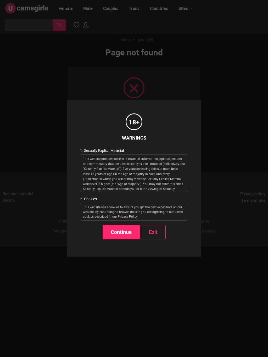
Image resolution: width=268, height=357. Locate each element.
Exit (153, 231)
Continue (121, 231)
